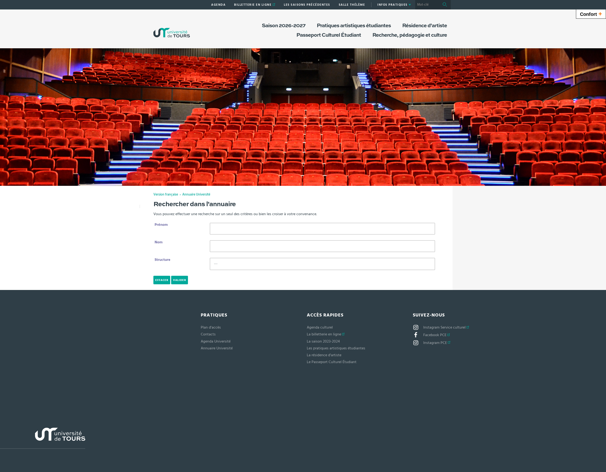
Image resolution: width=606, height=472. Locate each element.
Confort (591, 13)
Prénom (161, 225)
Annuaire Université (196, 194)
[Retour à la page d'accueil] (171, 27)
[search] (427, 4)
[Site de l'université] (42, 438)
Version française (165, 194)
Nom (159, 242)
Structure (162, 260)
